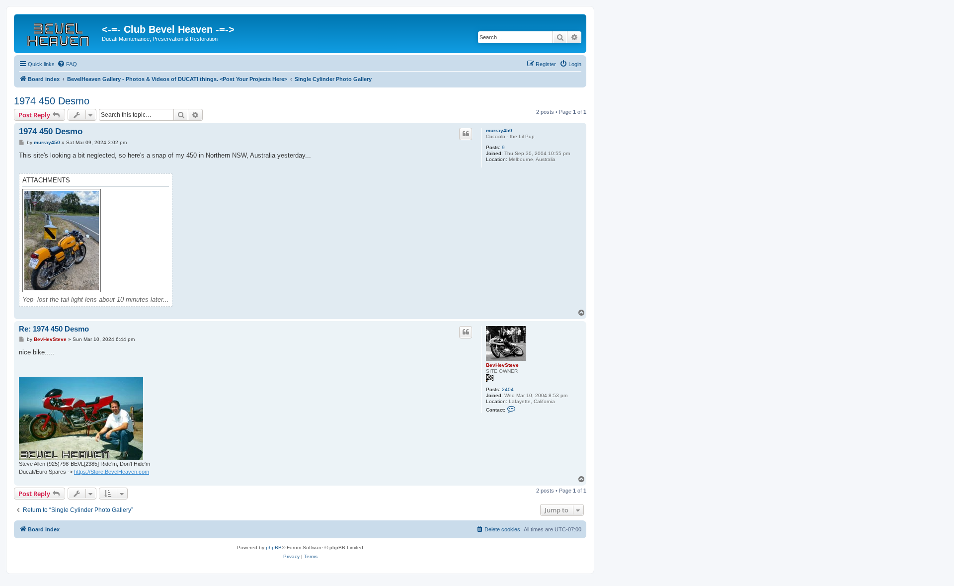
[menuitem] (67, 64)
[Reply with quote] (465, 134)
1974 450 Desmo (51, 100)
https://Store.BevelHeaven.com (111, 472)
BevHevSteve (502, 365)
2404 (508, 389)
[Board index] (59, 32)
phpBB (274, 547)
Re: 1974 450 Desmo (54, 329)
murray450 (499, 130)
